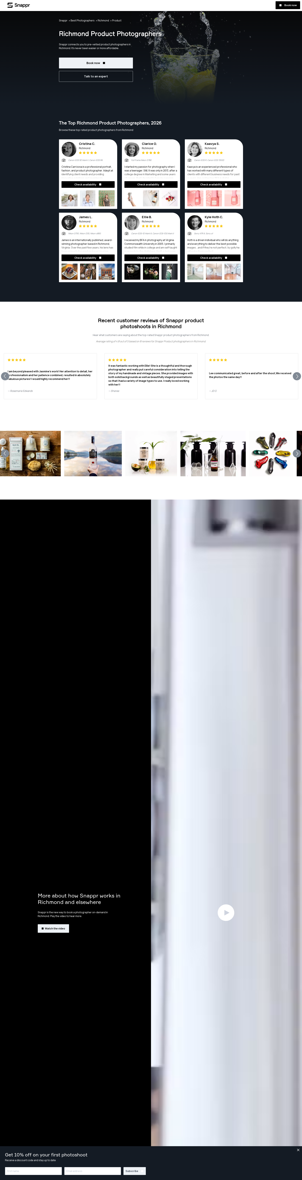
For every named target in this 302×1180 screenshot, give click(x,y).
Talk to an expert (96, 76)
